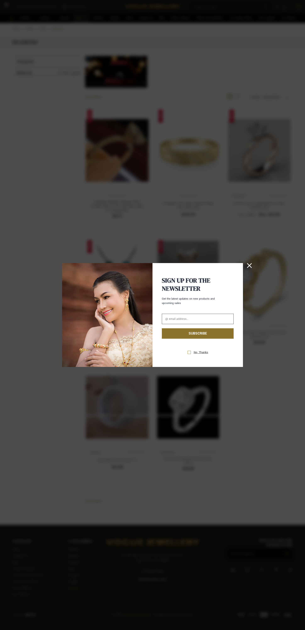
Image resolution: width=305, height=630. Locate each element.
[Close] (249, 265)
